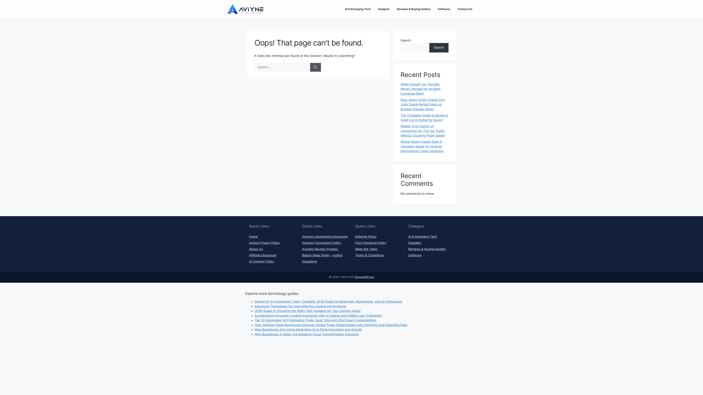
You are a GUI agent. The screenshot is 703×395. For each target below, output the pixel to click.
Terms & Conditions (369, 255)
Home (253, 236)
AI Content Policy (261, 261)
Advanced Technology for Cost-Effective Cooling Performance (300, 306)
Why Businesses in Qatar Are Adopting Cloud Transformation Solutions (307, 334)
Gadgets (384, 9)
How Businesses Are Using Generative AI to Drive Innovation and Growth (308, 329)
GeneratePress (364, 277)
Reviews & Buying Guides (413, 9)
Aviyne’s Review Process (320, 249)
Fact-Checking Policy (370, 243)
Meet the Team (366, 249)
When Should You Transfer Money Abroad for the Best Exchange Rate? (420, 88)
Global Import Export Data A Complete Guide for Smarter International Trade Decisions (422, 146)
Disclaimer (309, 261)
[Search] (315, 67)
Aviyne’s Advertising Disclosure (325, 236)
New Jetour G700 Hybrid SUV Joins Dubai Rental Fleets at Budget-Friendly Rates (423, 104)
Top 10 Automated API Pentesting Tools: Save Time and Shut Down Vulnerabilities (316, 320)
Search (406, 40)
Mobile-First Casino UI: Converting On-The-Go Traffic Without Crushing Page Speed (423, 130)
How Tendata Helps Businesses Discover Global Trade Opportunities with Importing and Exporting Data (331, 325)
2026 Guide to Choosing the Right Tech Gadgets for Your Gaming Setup (307, 311)
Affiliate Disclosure (262, 255)
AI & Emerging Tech (358, 9)
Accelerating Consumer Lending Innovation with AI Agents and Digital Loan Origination (318, 315)
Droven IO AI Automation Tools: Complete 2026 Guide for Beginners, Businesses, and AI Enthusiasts (328, 301)
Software (444, 9)
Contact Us (464, 9)
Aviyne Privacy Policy (264, 243)
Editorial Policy (366, 236)
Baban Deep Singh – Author (322, 255)
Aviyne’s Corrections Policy (321, 243)
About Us (256, 249)
